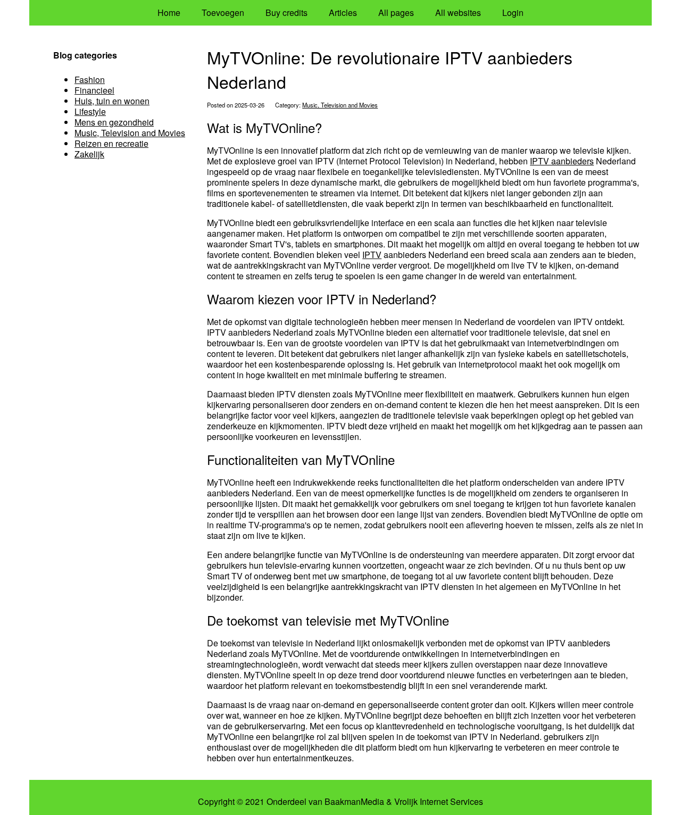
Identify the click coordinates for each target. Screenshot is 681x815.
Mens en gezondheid (114, 122)
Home (168, 12)
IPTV (371, 254)
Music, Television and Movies (340, 105)
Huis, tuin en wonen (112, 101)
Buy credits (286, 12)
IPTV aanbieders (562, 161)
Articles (343, 12)
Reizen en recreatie (111, 143)
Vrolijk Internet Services (438, 801)
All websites (458, 12)
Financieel (94, 90)
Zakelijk (89, 154)
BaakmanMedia (354, 801)
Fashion (89, 79)
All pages (396, 12)
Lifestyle (90, 111)
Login (513, 12)
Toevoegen (223, 12)
